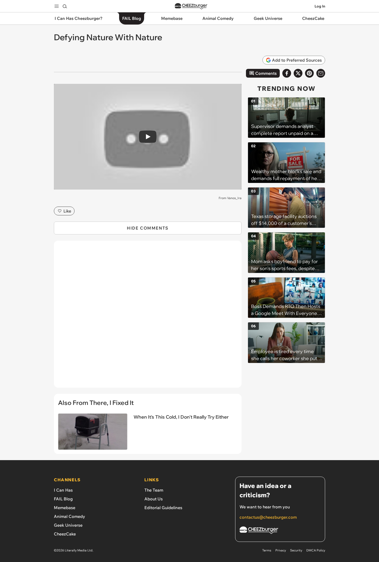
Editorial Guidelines (163, 507)
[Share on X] (298, 73)
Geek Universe (68, 525)
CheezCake (65, 533)
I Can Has (63, 490)
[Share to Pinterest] (309, 73)
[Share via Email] (320, 73)
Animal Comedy (69, 516)
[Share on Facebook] (286, 73)
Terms (266, 550)
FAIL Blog (63, 498)
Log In (320, 6)
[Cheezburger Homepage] (191, 6)
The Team (153, 490)
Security (296, 550)
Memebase (64, 507)
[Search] (64, 6)
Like (67, 211)
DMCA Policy (315, 550)
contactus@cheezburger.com (268, 517)
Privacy (280, 550)
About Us (153, 498)
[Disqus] (147, 317)
